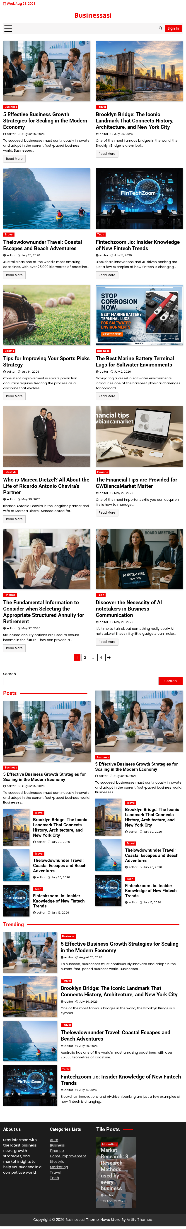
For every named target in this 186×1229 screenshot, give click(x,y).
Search (9, 674)
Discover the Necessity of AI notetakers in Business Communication (129, 608)
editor (11, 134)
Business (11, 107)
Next (108, 657)
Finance (102, 472)
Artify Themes (139, 1219)
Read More (14, 159)
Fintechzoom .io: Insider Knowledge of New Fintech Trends (138, 245)
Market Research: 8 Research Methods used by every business (114, 1169)
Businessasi (93, 15)
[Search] (160, 28)
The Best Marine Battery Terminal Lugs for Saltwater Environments (135, 361)
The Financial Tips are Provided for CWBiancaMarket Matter (136, 483)
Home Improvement (68, 1156)
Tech (100, 234)
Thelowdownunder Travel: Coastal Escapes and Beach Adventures (42, 245)
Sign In (173, 28)
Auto (54, 1139)
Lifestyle (10, 472)
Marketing (59, 1167)
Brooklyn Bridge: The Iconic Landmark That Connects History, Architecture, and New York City (135, 120)
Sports (9, 351)
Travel (101, 107)
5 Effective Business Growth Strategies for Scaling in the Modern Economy (45, 120)
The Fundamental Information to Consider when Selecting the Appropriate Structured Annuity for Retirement (43, 612)
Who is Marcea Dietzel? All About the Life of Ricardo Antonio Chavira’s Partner (46, 486)
